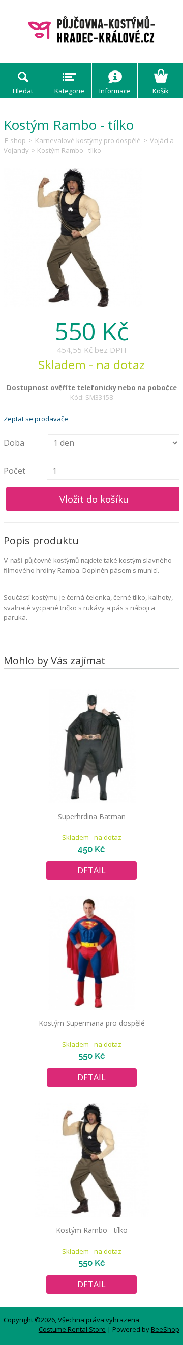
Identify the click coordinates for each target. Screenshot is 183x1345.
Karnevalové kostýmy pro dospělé (88, 140)
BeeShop (165, 1329)
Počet (14, 470)
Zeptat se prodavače (36, 418)
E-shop (15, 140)
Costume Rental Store (72, 1329)
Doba (14, 442)
